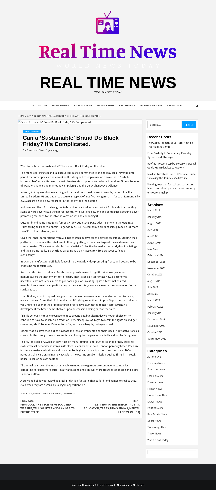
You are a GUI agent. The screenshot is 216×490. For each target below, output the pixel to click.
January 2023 (154, 313)
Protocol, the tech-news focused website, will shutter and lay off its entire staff (47, 406)
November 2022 (156, 326)
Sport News (154, 420)
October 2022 (154, 332)
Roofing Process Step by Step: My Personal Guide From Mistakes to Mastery (171, 165)
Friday (58, 393)
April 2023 (152, 294)
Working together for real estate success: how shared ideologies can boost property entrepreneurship (171, 188)
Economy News (83, 105)
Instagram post (104, 324)
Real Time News (108, 82)
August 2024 (154, 242)
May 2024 (152, 249)
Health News (127, 105)
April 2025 (152, 236)
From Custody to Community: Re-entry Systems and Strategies (169, 155)
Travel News (154, 433)
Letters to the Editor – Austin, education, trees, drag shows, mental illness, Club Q (112, 406)
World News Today (157, 440)
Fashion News (32, 131)
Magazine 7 (123, 485)
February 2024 (155, 255)
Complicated (47, 393)
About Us (173, 105)
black (29, 393)
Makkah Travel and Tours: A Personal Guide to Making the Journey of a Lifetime (171, 176)
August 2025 (154, 223)
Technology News (151, 105)
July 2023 (152, 287)
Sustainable (68, 393)
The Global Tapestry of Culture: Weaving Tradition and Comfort (170, 145)
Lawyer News (154, 401)
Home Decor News (157, 395)
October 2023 (154, 274)
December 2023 (156, 261)
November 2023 (156, 268)
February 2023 (155, 306)
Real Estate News (157, 414)
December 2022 (156, 319)
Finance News (60, 105)
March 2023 (153, 300)
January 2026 (154, 217)
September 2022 (156, 338)
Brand (36, 393)
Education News (156, 369)
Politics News (105, 105)
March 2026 (153, 210)
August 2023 (154, 281)
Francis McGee (35, 150)
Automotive (39, 105)
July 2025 (152, 229)
